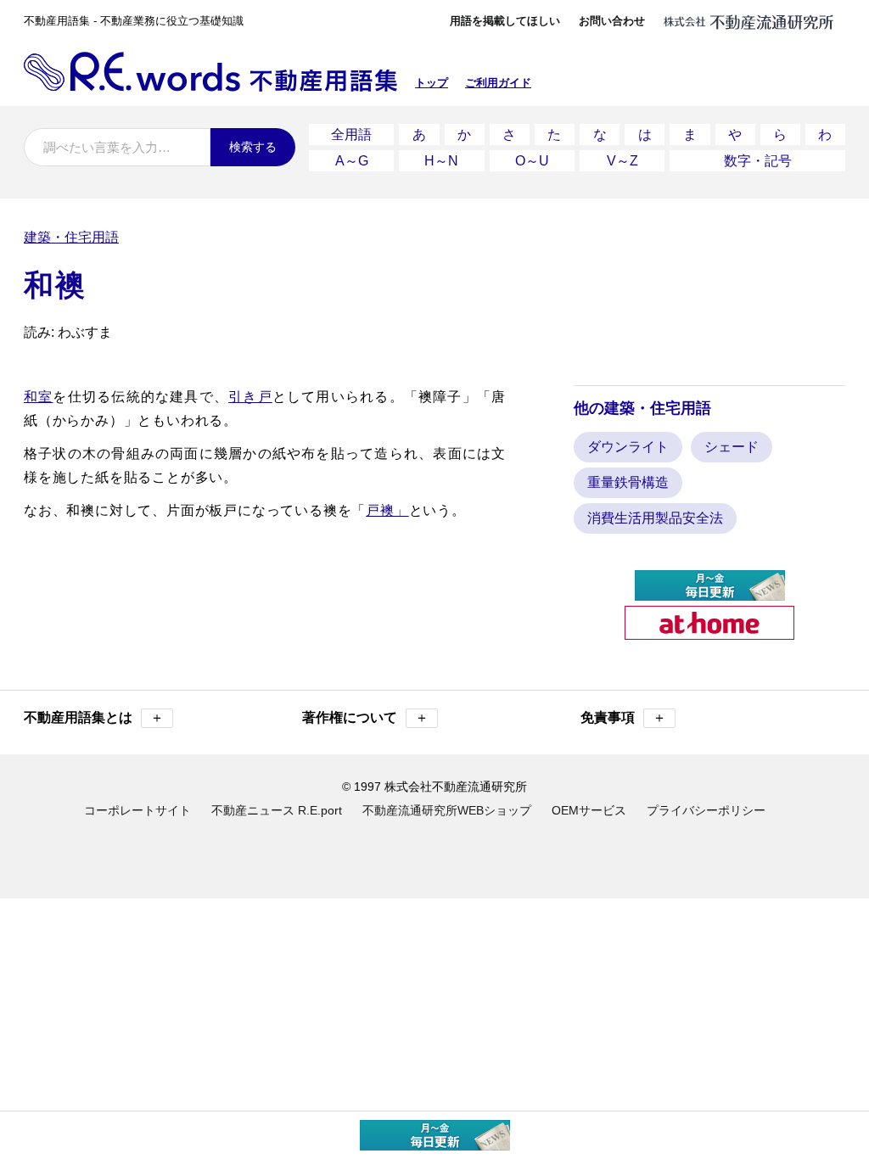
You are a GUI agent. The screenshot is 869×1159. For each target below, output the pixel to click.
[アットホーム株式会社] (709, 632)
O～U (532, 161)
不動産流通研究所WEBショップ (446, 810)
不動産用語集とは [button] (94, 717)
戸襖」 (387, 510)
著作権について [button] (365, 717)
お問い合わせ (612, 20)
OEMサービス (589, 810)
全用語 (351, 134)
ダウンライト (628, 447)
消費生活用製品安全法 (655, 518)
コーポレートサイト (137, 810)
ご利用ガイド (498, 82)
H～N (441, 161)
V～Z (622, 161)
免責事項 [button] (623, 717)
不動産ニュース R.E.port (276, 810)
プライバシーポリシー (706, 810)
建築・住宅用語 (71, 237)
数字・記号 (758, 161)
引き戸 (250, 396)
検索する (253, 147)
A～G (351, 161)
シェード (731, 447)
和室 (38, 396)
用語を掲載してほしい (505, 20)
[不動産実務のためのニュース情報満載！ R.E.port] (710, 593)
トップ (431, 82)
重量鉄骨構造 (628, 482)
